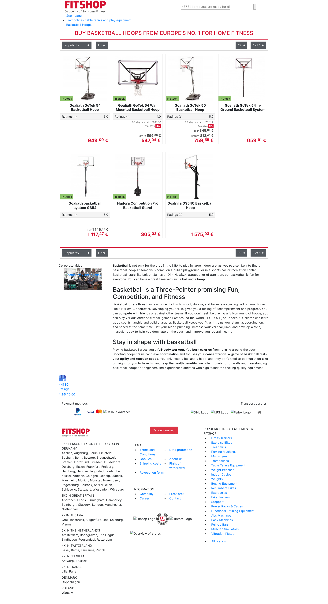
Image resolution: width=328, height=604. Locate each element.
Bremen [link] (67, 462)
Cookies (145, 459)
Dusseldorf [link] (112, 462)
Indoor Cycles (221, 474)
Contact (175, 498)
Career (144, 498)
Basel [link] (65, 550)
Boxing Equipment (224, 483)
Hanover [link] (83, 471)
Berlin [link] (94, 453)
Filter (101, 45)
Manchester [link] (113, 504)
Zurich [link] (100, 550)
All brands (218, 541)
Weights (217, 479)
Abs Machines (221, 515)
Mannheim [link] (69, 480)
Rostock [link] (86, 485)
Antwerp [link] (68, 561)
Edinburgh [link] (69, 504)
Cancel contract (164, 430)
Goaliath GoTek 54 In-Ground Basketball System (243, 107)
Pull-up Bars (220, 524)
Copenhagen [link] (71, 582)
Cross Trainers (221, 438)
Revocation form (152, 472)
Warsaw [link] (67, 593)
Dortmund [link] (81, 462)
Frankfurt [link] (93, 467)
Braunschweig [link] (107, 457)
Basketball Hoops (78, 25)
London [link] (97, 504)
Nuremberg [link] (111, 480)
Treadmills (218, 447)
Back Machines (222, 520)
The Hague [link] (106, 535)
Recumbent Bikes (223, 488)
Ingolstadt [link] (97, 471)
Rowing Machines (223, 452)
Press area (176, 494)
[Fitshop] (85, 6)
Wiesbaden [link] (100, 489)
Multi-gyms (219, 456)
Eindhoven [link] (69, 539)
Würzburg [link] (117, 489)
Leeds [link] (81, 500)
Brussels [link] (81, 561)
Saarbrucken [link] (103, 485)
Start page (74, 15)
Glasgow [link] (84, 504)
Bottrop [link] (89, 457)
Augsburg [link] (81, 453)
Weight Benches (222, 470)
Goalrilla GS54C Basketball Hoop (190, 205)
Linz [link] (105, 520)
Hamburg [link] (68, 471)
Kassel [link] (66, 476)
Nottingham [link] (70, 509)
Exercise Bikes (221, 442)
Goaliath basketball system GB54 (85, 205)
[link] (77, 412)
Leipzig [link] (104, 476)
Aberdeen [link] (69, 500)
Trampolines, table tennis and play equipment (99, 20)
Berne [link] (75, 550)
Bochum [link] (67, 457)
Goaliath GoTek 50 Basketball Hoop (190, 107)
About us (175, 459)
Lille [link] (64, 571)
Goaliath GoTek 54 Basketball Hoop (85, 107)
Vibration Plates (222, 533)
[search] (254, 6)
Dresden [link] (96, 462)
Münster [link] (95, 480)
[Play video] (83, 279)
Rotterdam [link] (104, 539)
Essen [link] (80, 467)
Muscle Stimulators (225, 529)
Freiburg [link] (107, 467)
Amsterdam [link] (70, 535)
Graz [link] (65, 520)
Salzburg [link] (116, 520)
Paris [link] (72, 571)
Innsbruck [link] (77, 520)
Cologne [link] (92, 476)
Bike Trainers (220, 497)
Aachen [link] (67, 453)
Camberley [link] (113, 500)
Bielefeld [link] (105, 453)
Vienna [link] (66, 524)
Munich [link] (83, 480)
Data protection (180, 450)
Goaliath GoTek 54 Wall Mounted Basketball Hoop (138, 107)
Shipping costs (150, 463)
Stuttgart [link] (84, 489)
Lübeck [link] (117, 476)
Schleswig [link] (69, 489)
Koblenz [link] (78, 476)
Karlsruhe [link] (113, 471)
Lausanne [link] (87, 550)
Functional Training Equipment (233, 511)
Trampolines (220, 461)
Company (147, 494)
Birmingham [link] (96, 500)
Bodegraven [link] (88, 535)
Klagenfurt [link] (93, 520)
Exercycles (219, 493)
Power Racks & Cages (227, 506)
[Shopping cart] (267, 7)
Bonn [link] (78, 457)
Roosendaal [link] (86, 539)
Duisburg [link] (68, 467)
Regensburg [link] (70, 485)
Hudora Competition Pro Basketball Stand (137, 205)
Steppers (217, 502)
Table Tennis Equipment (228, 465)
